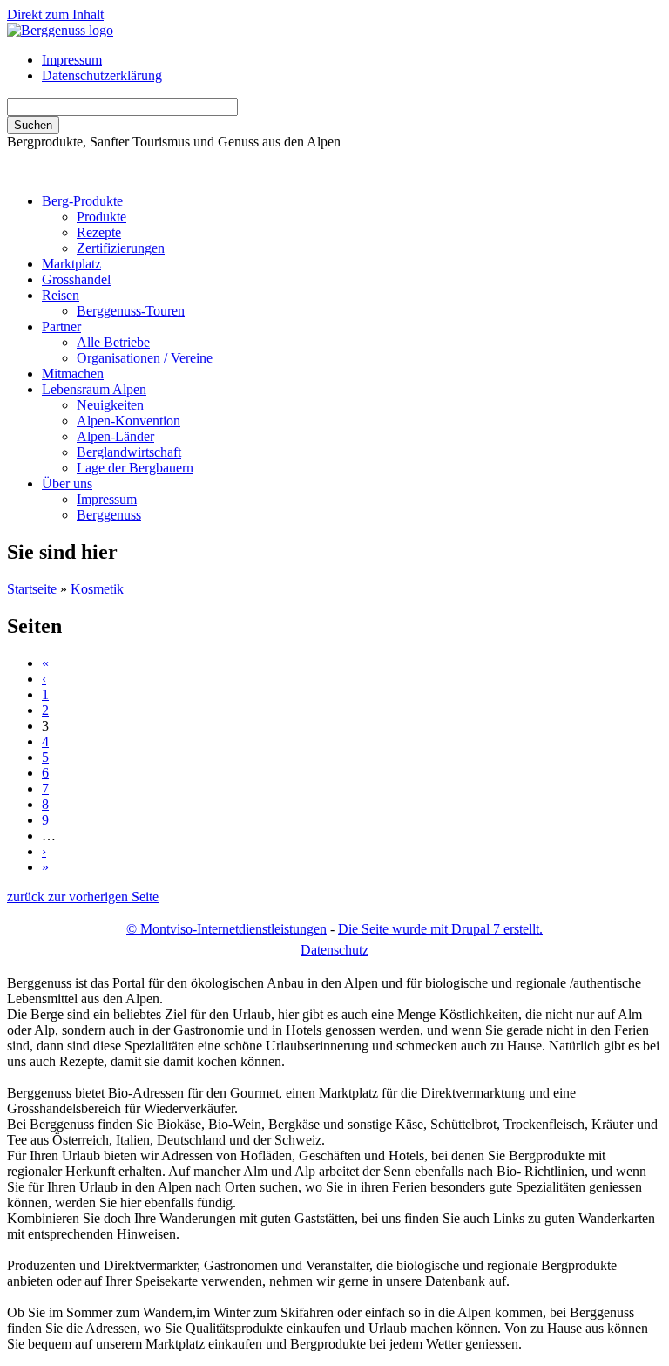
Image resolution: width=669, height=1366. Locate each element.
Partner (61, 326)
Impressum (72, 59)
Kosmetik (97, 588)
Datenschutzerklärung (102, 75)
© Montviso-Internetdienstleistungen (226, 928)
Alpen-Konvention (128, 420)
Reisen (60, 295)
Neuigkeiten (110, 405)
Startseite (32, 588)
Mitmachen (73, 373)
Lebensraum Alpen (94, 389)
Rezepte (99, 232)
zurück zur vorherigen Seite (83, 896)
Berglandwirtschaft (129, 452)
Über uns (67, 483)
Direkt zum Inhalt (55, 14)
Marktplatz (71, 263)
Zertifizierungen (121, 248)
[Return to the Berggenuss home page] (60, 30)
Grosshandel (76, 279)
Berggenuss (109, 514)
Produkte (101, 216)
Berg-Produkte (82, 201)
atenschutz (334, 949)
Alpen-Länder (115, 436)
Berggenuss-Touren (131, 310)
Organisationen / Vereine (145, 357)
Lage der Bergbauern (135, 467)
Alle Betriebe (113, 342)
